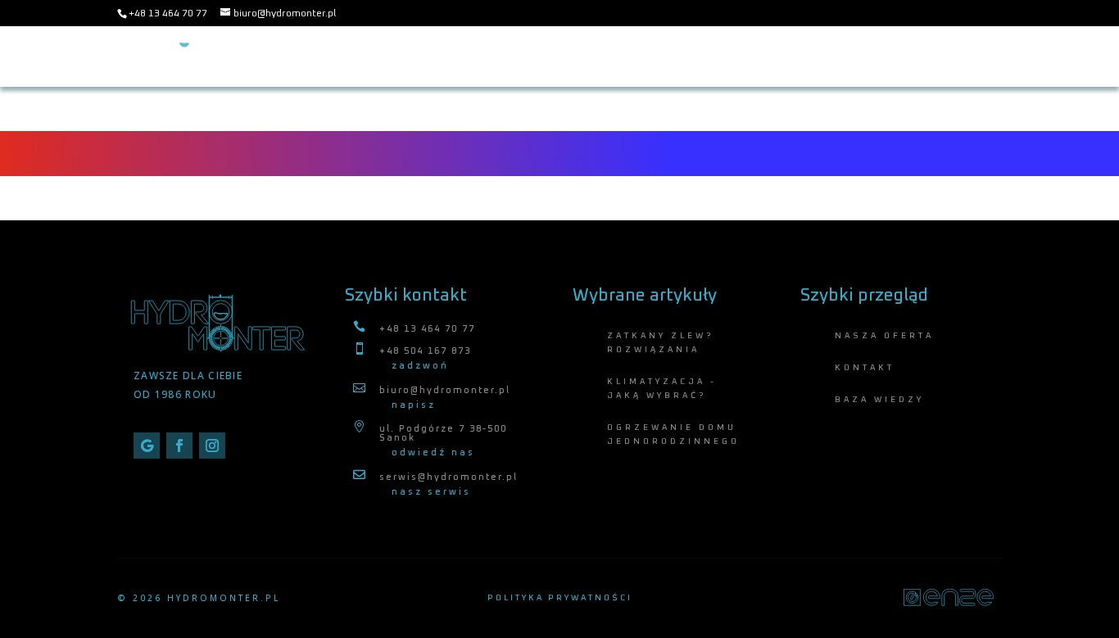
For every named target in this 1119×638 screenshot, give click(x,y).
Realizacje (970, 56)
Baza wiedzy (700, 56)
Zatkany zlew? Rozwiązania (660, 343)
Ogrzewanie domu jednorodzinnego (673, 434)
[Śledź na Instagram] (212, 445)
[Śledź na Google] (147, 445)
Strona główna (494, 56)
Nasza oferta (602, 56)
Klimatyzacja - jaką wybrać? (662, 389)
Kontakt (892, 56)
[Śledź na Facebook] (179, 445)
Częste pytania (801, 56)
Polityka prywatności (559, 598)
